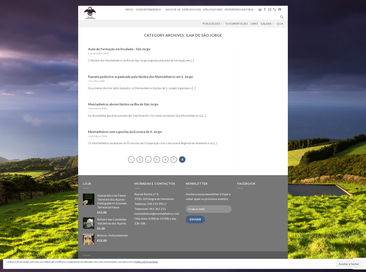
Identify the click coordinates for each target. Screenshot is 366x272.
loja (280, 23)
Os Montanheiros (148, 9)
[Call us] (274, 9)
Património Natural (239, 9)
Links (254, 23)
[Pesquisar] (281, 17)
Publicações (211, 23)
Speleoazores (213, 9)
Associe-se (173, 9)
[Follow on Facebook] (264, 9)
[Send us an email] (269, 9)
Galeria (266, 23)
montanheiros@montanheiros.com (156, 213)
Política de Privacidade (146, 261)
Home (86, 255)
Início (129, 9)
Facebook (246, 183)
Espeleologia (191, 9)
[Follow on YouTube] (279, 9)
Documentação (237, 23)
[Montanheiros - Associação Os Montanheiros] (99, 13)
